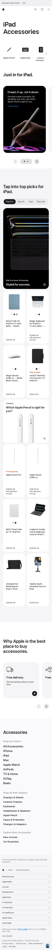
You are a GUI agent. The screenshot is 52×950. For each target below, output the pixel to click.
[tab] (27, 161)
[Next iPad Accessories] (46, 53)
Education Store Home (10, 3)
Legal (4, 946)
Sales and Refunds (35, 944)
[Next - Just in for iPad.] (36, 161)
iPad (10, 870)
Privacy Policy (7, 944)
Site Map (12, 946)
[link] (47, 945)
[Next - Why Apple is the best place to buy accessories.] (46, 706)
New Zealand (7, 936)
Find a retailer (22, 929)
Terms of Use (21, 944)
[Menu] (48, 9)
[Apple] (3, 870)
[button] (35, 9)
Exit (24, 3)
